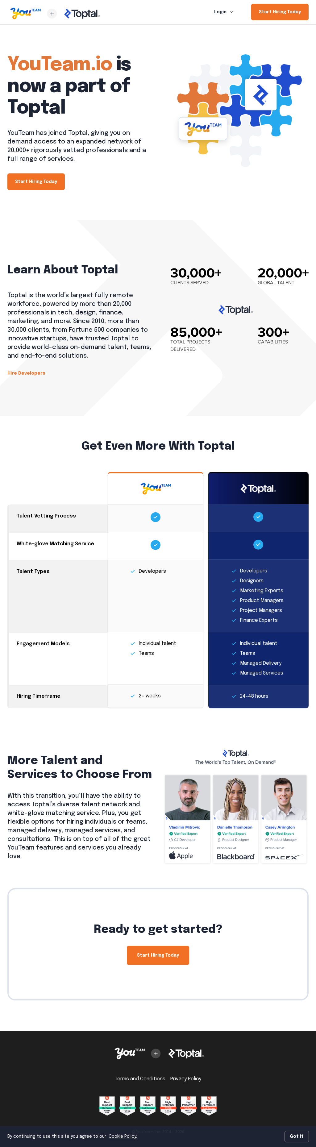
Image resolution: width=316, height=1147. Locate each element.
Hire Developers (26, 373)
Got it (297, 1136)
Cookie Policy (122, 1136)
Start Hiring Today (280, 12)
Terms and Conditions (140, 1079)
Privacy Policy (185, 1079)
